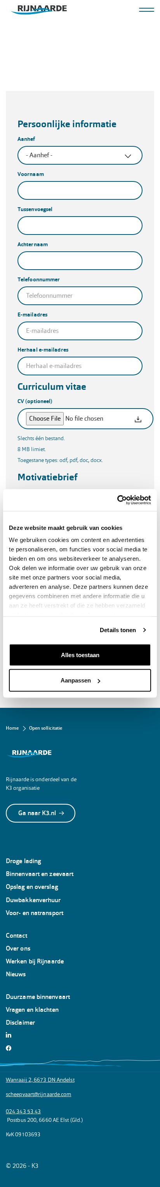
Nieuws (16, 974)
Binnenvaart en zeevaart (39, 874)
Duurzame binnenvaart (38, 997)
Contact (16, 935)
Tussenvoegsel (34, 209)
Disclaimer (20, 1022)
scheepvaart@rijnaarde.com (38, 1094)
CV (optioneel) (34, 401)
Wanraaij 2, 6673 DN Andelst (40, 1079)
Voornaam (30, 174)
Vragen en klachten (32, 1010)
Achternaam (32, 244)
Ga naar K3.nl (37, 813)
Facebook (11, 1048)
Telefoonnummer (38, 279)
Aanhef (26, 139)
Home (12, 728)
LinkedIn (11, 1035)
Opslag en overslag (32, 887)
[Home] (39, 10)
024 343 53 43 (23, 1111)
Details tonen (118, 630)
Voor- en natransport (34, 913)
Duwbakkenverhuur (33, 900)
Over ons (18, 948)
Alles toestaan (80, 654)
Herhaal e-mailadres (42, 350)
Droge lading (23, 861)
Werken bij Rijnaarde (35, 961)
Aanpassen (76, 680)
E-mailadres (32, 314)
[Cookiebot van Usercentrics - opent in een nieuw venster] (117, 500)
